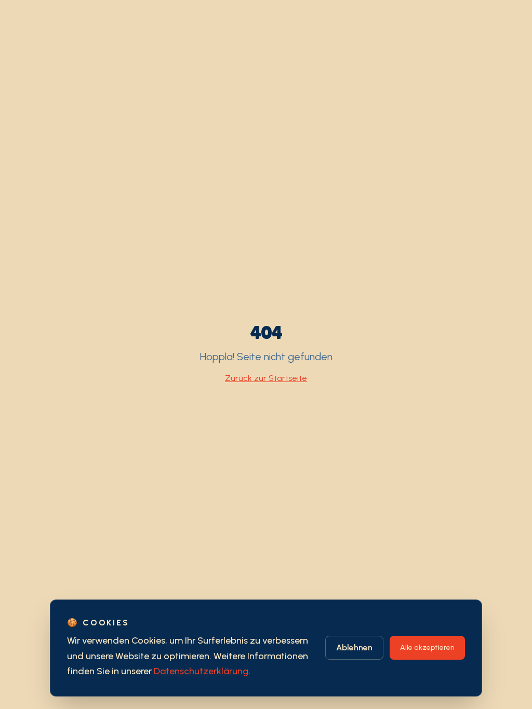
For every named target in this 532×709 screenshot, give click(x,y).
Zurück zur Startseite (266, 378)
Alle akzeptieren (427, 647)
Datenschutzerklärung (201, 671)
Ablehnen (354, 647)
